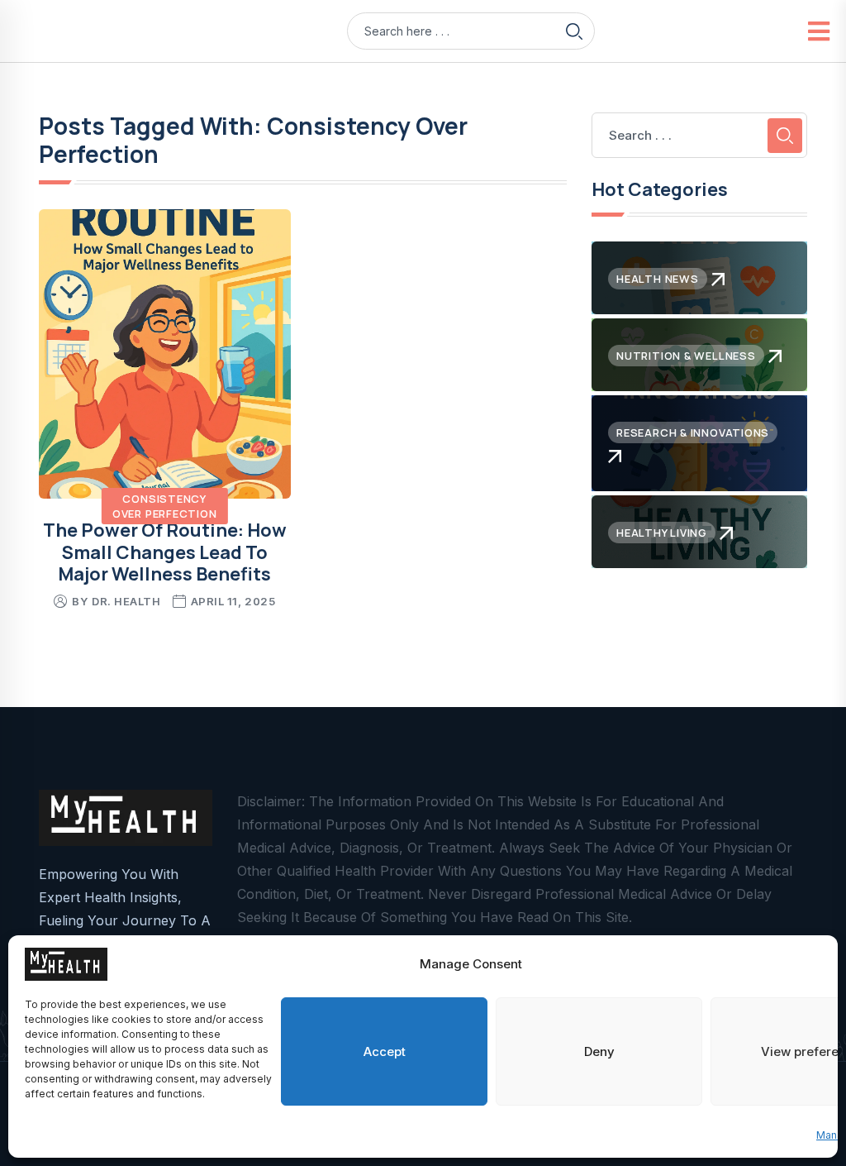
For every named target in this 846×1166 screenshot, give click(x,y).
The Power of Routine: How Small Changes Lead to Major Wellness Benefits (165, 552)
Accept (385, 1051)
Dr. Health (126, 601)
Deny (599, 1051)
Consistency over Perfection (164, 506)
